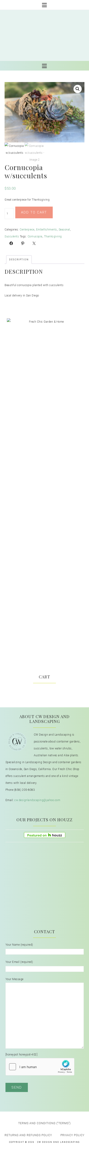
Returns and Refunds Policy (28, 1135)
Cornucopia (35, 236)
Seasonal (64, 229)
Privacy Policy (72, 1135)
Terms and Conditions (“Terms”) (44, 1123)
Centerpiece (27, 229)
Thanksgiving (53, 236)
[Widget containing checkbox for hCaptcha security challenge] (39, 1066)
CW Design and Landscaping (45, 35)
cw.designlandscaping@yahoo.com (37, 800)
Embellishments (46, 229)
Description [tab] (19, 259)
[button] (77, 89)
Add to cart (34, 212)
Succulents (12, 236)
